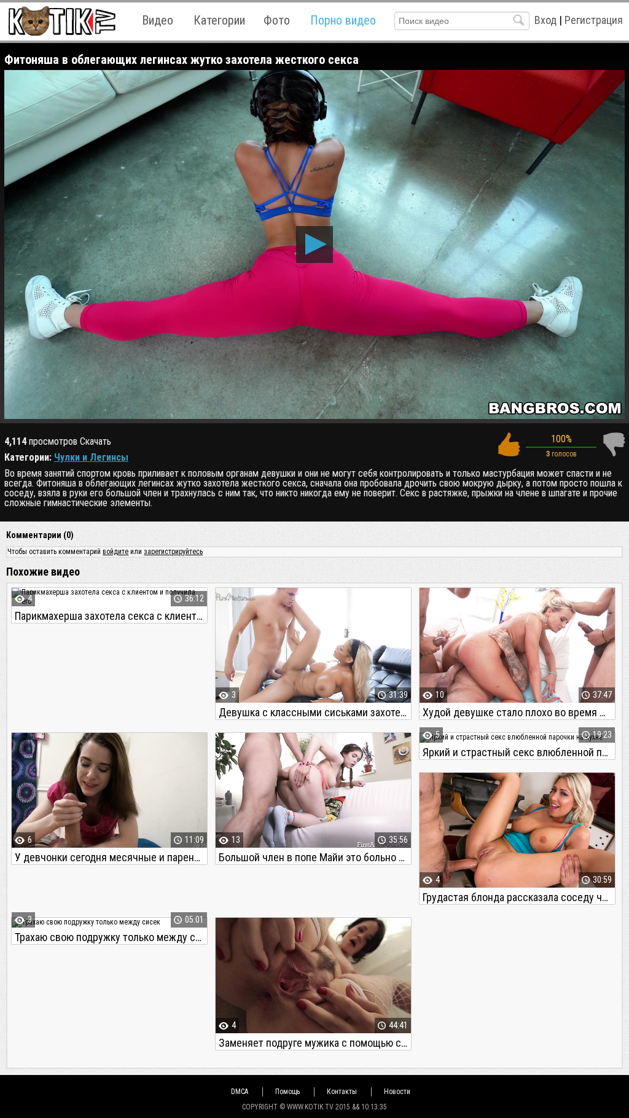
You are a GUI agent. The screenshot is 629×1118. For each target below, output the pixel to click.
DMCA (239, 1091)
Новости (397, 1091)
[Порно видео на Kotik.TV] (61, 21)
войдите (115, 551)
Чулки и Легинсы (91, 457)
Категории (219, 20)
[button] (314, 244)
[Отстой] (613, 444)
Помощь (287, 1091)
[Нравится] (508, 444)
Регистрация (594, 20)
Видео (157, 20)
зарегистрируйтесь (173, 551)
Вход (545, 20)
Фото (277, 20)
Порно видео (343, 20)
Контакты (342, 1091)
